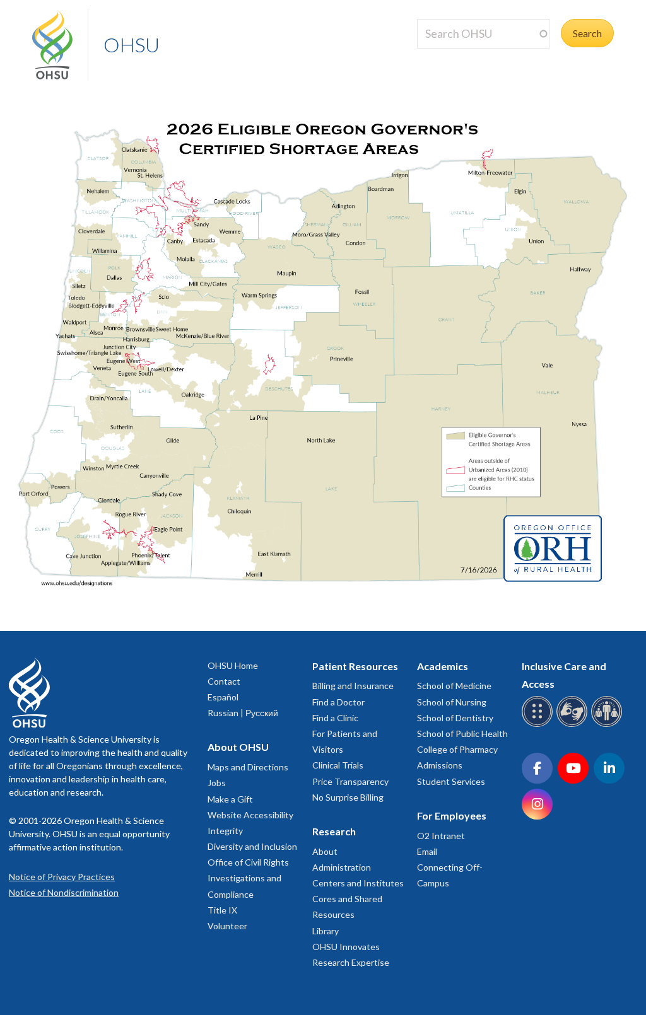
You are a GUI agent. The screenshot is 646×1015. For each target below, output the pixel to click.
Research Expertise (350, 962)
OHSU (131, 44)
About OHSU (238, 747)
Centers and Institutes (358, 883)
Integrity (225, 830)
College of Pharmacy (457, 749)
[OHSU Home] (60, 45)
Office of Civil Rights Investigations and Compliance (248, 878)
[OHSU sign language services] (573, 724)
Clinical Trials (337, 765)
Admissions (439, 765)
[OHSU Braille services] (539, 724)
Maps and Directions (248, 767)
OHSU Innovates (346, 946)
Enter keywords (456, 56)
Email (427, 851)
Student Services (451, 781)
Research (334, 831)
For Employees (451, 815)
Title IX (222, 910)
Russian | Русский (243, 712)
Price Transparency (350, 781)
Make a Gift (230, 799)
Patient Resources (355, 666)
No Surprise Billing (348, 797)
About (325, 851)
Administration (341, 867)
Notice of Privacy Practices (62, 876)
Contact (224, 681)
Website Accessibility (250, 814)
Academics (442, 666)
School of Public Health (462, 733)
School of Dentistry (455, 717)
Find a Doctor (338, 702)
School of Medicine (454, 685)
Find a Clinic (335, 717)
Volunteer (227, 925)
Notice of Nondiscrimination (64, 892)
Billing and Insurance (353, 685)
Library (325, 930)
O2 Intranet (441, 835)
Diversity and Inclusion (252, 846)
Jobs (217, 782)
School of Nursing (451, 702)
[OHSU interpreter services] (608, 724)
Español (223, 697)
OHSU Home (233, 665)
